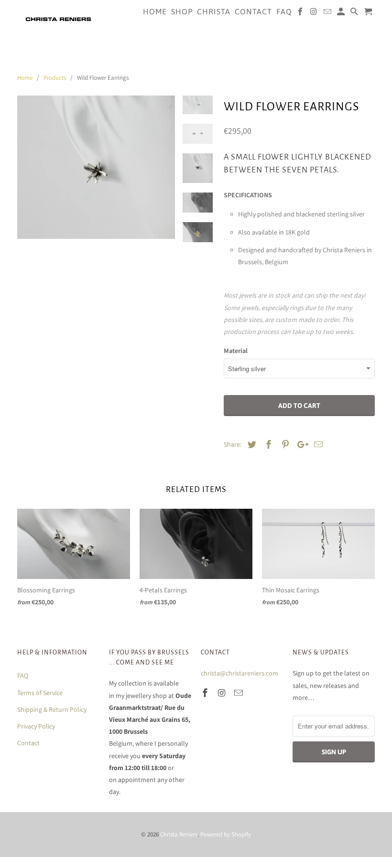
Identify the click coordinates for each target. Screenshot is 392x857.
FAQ (22, 675)
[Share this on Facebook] (267, 444)
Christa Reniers (178, 834)
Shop (182, 11)
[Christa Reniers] (58, 18)
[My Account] (341, 13)
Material (236, 350)
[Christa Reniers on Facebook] (206, 692)
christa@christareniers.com (239, 673)
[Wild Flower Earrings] (96, 174)
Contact (28, 743)
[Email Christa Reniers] (239, 692)
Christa (213, 11)
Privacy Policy (36, 726)
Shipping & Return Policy (52, 709)
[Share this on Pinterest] (284, 444)
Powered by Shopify (225, 834)
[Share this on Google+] (300, 444)
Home (155, 11)
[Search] (354, 13)
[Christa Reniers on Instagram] (223, 692)
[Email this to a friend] (317, 444)
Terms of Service (40, 692)
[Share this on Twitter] (250, 444)
